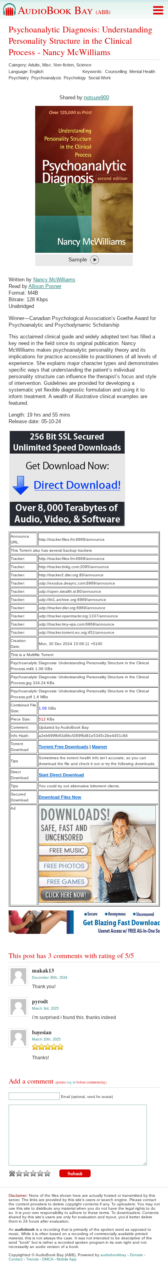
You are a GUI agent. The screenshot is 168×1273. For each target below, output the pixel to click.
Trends (32, 1259)
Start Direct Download (61, 774)
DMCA (47, 1259)
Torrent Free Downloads (63, 746)
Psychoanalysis (46, 77)
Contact (16, 1259)
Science (83, 65)
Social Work (99, 77)
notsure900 (96, 97)
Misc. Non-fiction (58, 65)
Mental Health (142, 71)
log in (71, 1082)
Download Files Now (60, 797)
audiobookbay (113, 1255)
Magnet (99, 746)
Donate (136, 1255)
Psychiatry (19, 77)
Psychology (75, 77)
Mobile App (67, 1259)
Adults (34, 65)
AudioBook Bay (64, 9)
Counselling (116, 71)
